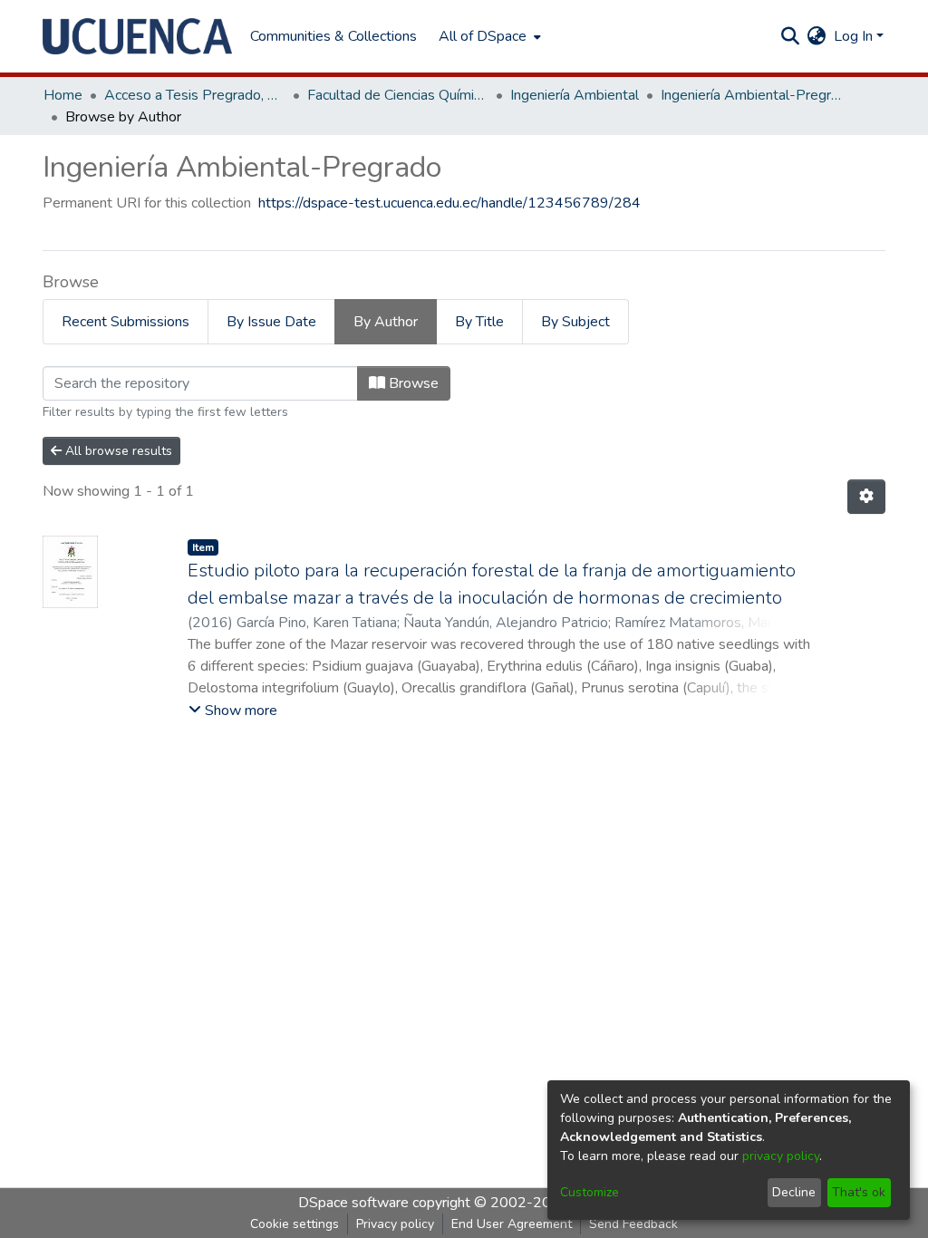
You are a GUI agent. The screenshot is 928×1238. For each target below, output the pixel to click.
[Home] (137, 36)
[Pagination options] (866, 496)
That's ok (858, 1192)
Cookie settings (294, 1224)
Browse (412, 383)
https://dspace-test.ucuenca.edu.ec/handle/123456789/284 (449, 203)
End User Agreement (511, 1224)
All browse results (117, 450)
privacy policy (780, 1156)
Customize (589, 1192)
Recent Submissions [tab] (125, 322)
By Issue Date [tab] (271, 322)
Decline (794, 1192)
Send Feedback (633, 1224)
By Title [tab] (479, 322)
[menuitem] (488, 36)
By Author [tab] (385, 322)
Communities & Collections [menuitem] (333, 36)
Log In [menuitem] (853, 36)
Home (63, 95)
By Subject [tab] (575, 322)
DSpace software (353, 1203)
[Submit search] (790, 36)
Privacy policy (395, 1224)
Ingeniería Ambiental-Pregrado (751, 95)
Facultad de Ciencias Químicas (397, 95)
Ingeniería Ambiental (574, 95)
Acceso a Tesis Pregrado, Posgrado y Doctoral (194, 95)
